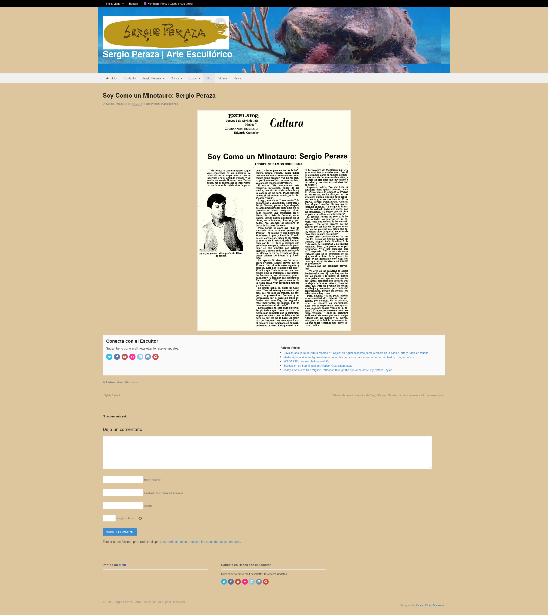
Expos (192, 78)
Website (148, 505)
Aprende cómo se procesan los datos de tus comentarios (201, 541)
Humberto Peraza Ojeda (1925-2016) (170, 3)
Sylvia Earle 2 (112, 395)
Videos (223, 78)
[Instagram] (148, 357)
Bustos (133, 3)
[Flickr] (132, 357)
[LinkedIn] (140, 357)
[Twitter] (109, 357)
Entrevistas (153, 104)
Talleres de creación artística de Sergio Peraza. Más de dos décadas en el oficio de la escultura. (388, 395)
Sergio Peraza (151, 78)
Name (152, 479)
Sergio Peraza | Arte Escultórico (167, 54)
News (237, 78)
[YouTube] (125, 357)
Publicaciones (169, 104)
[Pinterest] (155, 357)
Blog (209, 78)
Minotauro (131, 382)
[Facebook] (117, 357)
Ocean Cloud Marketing (430, 605)
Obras (175, 78)
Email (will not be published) (163, 492)
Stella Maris (113, 3)
